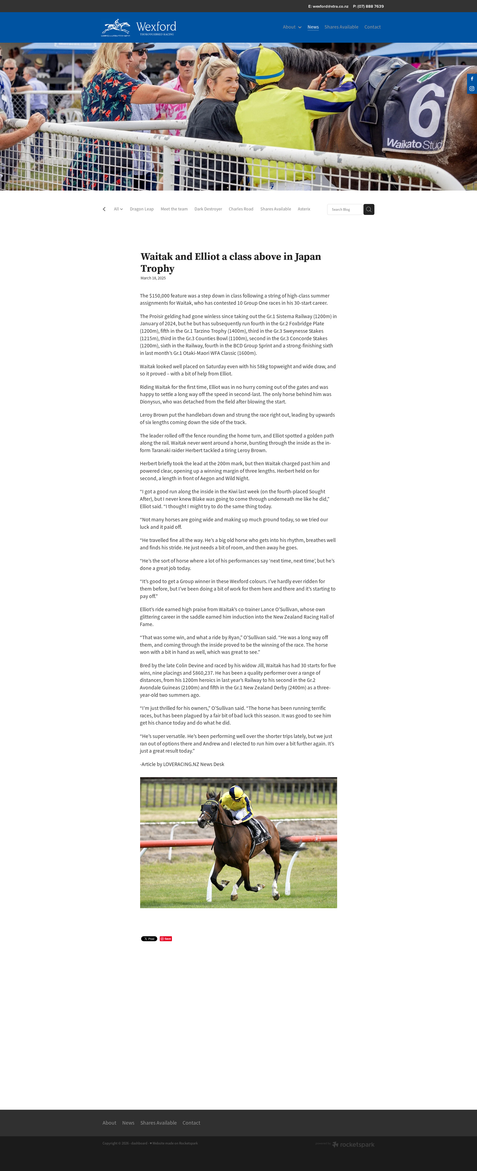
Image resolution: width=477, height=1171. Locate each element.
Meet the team (174, 209)
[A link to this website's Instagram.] (472, 89)
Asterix (304, 209)
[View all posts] (104, 209)
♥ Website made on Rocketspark (174, 1143)
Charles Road (241, 209)
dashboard (139, 1143)
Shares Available (275, 209)
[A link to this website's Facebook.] (472, 79)
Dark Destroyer (208, 209)
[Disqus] (238, 1019)
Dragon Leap (142, 209)
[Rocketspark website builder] (345, 1145)
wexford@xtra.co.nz (331, 6)
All (117, 209)
